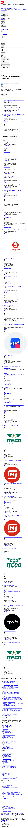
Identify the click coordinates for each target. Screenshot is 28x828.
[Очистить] (2, 46)
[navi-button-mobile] (2, 31)
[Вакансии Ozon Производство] (15, 343)
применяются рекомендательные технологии (12, 814)
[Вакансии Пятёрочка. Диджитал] (15, 246)
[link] (3, 24)
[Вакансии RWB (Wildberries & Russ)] (15, 622)
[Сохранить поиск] (2, 50)
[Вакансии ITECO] (15, 439)
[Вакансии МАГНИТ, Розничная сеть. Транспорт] (15, 475)
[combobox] (7, 43)
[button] (2, 27)
